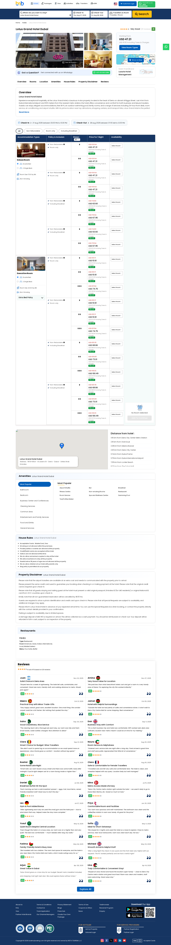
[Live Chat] (166, 45)
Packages (48, 3)
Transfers (83, 3)
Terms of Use (83, 904)
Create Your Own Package (64, 915)
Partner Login (129, 932)
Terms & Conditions (44, 904)
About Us (19, 904)
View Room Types (130, 47)
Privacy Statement (64, 904)
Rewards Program (106, 908)
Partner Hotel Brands (23, 914)
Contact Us (41, 908)
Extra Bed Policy (26, 297)
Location (44, 81)
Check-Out (81, 123)
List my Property (91, 929)
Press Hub (61, 911)
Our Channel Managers (45, 914)
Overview (21, 81)
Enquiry (102, 911)
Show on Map (137, 60)
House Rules (69, 81)
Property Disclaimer (88, 81)
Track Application (43, 911)
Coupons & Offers (85, 908)
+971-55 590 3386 (102, 72)
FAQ (17, 908)
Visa (59, 3)
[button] (61, 446)
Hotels (36, 3)
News (81, 911)
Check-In (25, 123)
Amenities (56, 81)
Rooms (33, 81)
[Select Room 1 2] (117, 146)
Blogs (60, 908)
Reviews (105, 81)
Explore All (85, 889)
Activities (69, 3)
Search (143, 14)
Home (18, 22)
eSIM (95, 3)
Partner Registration (131, 929)
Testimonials (104, 904)
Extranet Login (91, 932)
